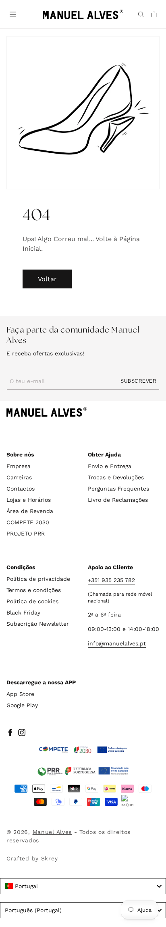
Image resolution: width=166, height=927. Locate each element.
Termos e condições (33, 590)
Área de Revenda (29, 511)
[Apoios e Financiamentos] (83, 750)
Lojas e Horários (28, 500)
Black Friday (23, 612)
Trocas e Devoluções (116, 477)
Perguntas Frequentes (118, 488)
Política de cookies (32, 601)
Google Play (22, 705)
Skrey (49, 858)
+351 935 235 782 (111, 580)
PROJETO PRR (25, 533)
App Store (20, 694)
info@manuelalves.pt (117, 643)
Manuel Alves (52, 832)
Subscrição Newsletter (37, 624)
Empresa (18, 466)
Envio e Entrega (109, 466)
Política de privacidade (38, 579)
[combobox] (83, 886)
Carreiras (19, 477)
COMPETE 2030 (27, 522)
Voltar (47, 279)
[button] (12, 14)
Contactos (20, 488)
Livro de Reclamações (118, 500)
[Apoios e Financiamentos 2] (83, 771)
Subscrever (138, 381)
